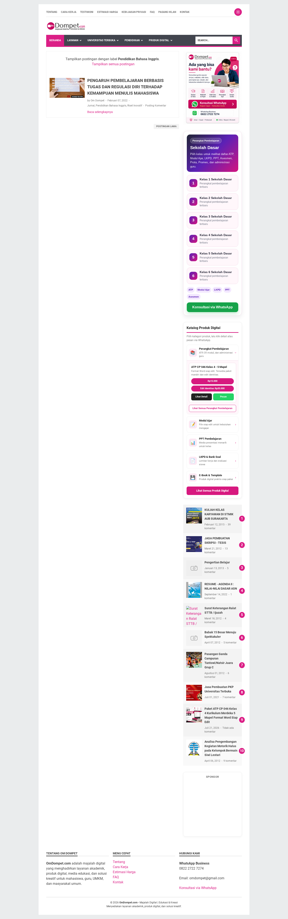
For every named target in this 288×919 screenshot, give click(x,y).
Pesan (223, 396)
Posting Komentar (155, 105)
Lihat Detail (201, 396)
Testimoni (86, 12)
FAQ (152, 12)
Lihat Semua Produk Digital (212, 490)
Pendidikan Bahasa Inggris (111, 105)
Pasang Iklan (167, 12)
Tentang (51, 12)
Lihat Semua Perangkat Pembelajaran (212, 408)
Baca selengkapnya (100, 112)
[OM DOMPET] (65, 26)
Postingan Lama (166, 126)
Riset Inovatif (134, 105)
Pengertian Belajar (217, 562)
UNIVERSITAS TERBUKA (101, 40)
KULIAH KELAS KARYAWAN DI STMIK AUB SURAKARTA (219, 514)
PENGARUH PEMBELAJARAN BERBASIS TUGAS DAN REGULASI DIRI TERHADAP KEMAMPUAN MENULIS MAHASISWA (125, 87)
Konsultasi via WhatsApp (212, 307)
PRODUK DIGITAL (159, 40)
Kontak (185, 12)
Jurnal (91, 105)
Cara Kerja (68, 12)
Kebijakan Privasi (134, 12)
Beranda (55, 40)
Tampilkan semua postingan (113, 64)
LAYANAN (72, 40)
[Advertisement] (212, 807)
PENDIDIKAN (132, 40)
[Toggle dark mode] (238, 12)
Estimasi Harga (107, 12)
